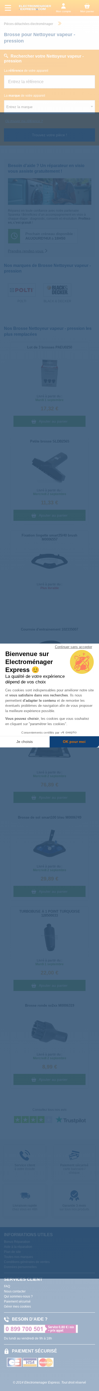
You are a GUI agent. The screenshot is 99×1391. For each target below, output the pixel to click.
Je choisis (24, 741)
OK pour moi (74, 741)
